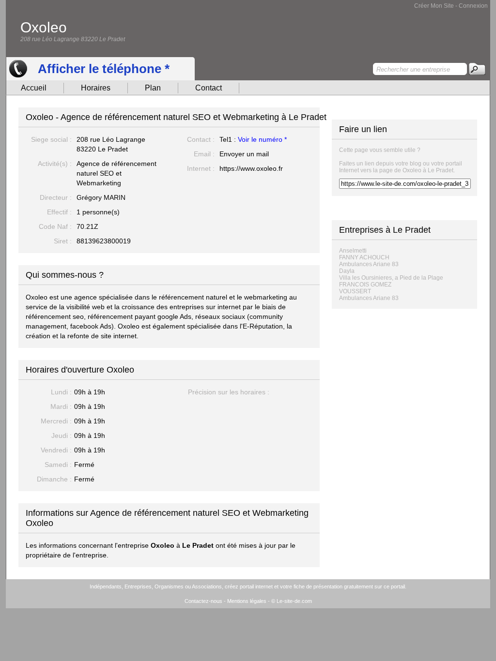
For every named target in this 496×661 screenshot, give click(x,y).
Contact (208, 88)
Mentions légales (246, 601)
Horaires (95, 88)
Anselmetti (353, 250)
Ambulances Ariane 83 (369, 264)
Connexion (473, 5)
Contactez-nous (203, 601)
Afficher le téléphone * (104, 68)
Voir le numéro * (262, 139)
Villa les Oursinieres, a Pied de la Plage (391, 277)
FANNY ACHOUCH (364, 257)
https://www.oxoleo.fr (251, 168)
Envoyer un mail (244, 154)
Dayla (347, 271)
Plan (153, 88)
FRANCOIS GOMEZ (365, 284)
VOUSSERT (355, 291)
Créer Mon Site (434, 5)
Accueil (33, 88)
